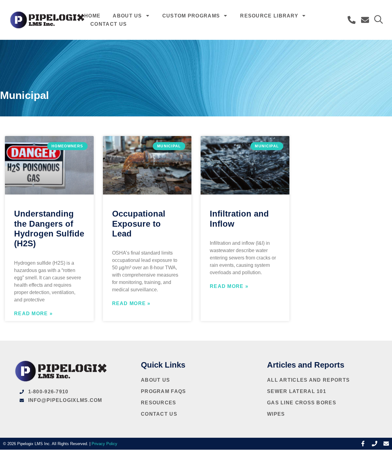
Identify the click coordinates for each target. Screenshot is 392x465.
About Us (127, 15)
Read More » (33, 313)
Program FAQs (163, 391)
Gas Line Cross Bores (301, 402)
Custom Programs (191, 15)
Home (92, 15)
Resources (158, 402)
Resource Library (269, 15)
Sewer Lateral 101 (296, 391)
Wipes (276, 414)
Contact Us (108, 24)
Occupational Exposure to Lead (138, 223)
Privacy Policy (104, 443)
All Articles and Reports (308, 380)
